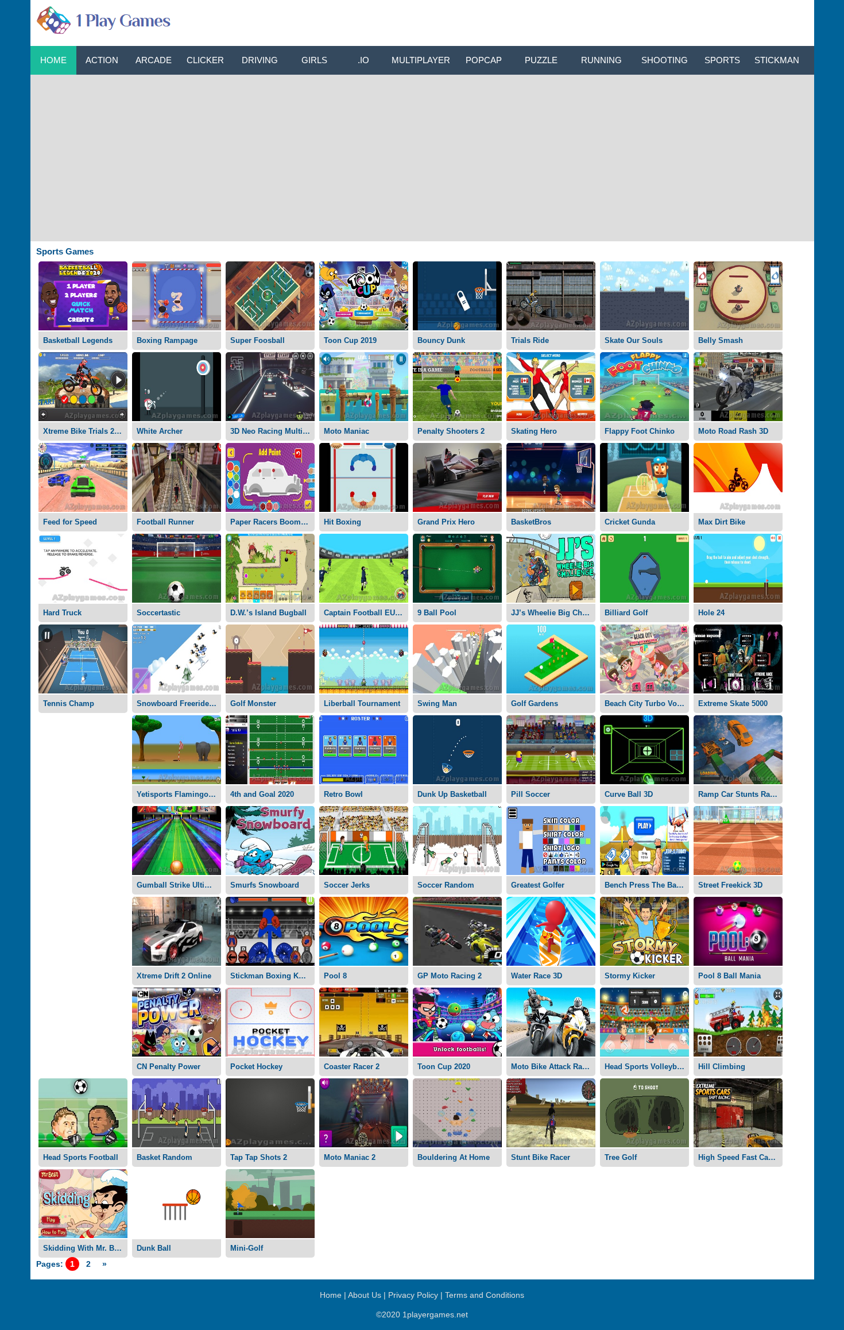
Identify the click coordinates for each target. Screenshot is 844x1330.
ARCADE (153, 60)
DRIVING (260, 60)
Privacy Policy (413, 1295)
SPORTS (722, 60)
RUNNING (601, 60)
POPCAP (484, 60)
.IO (363, 60)
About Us (364, 1295)
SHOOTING (664, 60)
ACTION (102, 60)
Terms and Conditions (484, 1295)
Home (53, 60)
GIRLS (314, 60)
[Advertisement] (422, 155)
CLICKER (205, 60)
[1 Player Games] (101, 18)
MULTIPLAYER (421, 60)
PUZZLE (541, 60)
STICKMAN (776, 60)
